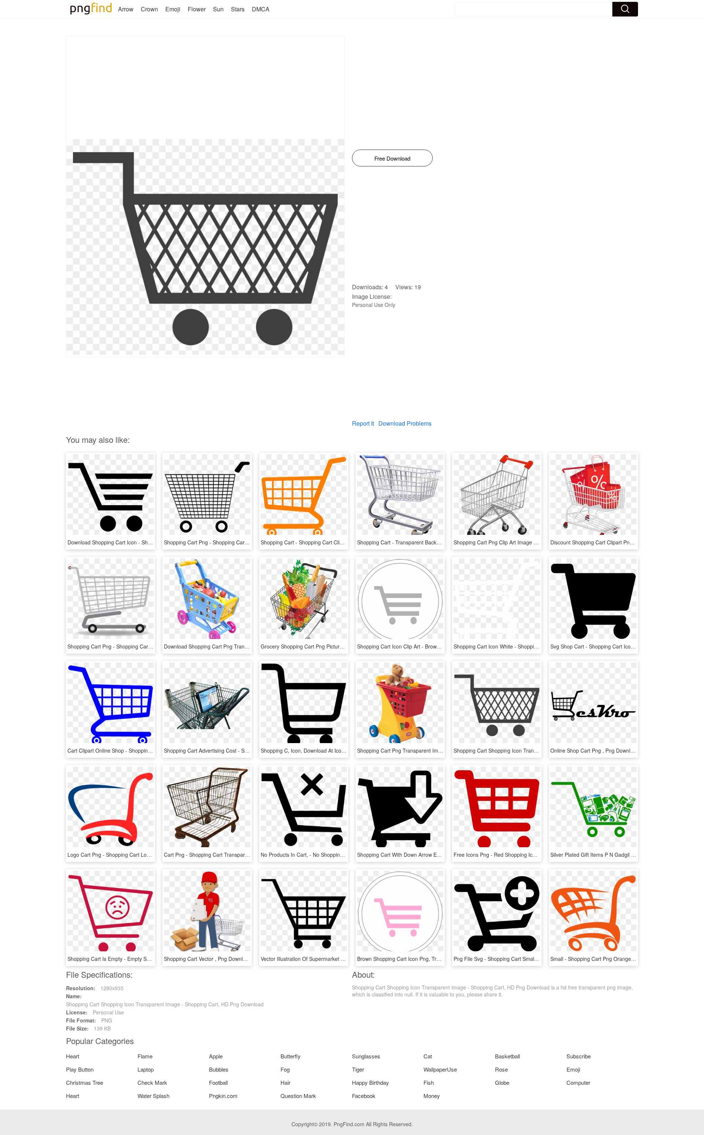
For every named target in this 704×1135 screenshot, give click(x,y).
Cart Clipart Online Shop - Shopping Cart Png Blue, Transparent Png (146, 750)
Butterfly (290, 1056)
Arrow (125, 9)
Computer (578, 1082)
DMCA (261, 9)
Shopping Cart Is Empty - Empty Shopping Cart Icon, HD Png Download (150, 958)
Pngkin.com (223, 1095)
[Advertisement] (205, 87)
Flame (145, 1056)
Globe (502, 1082)
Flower (197, 9)
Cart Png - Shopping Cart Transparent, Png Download (226, 854)
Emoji (172, 9)
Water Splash (153, 1095)
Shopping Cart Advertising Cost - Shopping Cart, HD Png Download (242, 750)
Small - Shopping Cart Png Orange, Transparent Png (611, 958)
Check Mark (152, 1082)
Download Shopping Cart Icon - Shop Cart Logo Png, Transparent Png (149, 542)
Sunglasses (366, 1056)
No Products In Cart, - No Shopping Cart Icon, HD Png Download (336, 854)
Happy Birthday (370, 1082)
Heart (72, 1056)
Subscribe (578, 1056)
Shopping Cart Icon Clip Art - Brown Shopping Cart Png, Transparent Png (442, 646)
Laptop (146, 1069)
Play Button (80, 1069)
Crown (149, 9)
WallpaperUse (440, 1069)
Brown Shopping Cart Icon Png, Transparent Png (413, 958)
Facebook (363, 1095)
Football (218, 1082)
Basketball (507, 1056)
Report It (363, 423)
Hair (285, 1082)
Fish (428, 1082)
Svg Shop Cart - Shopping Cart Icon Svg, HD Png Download (619, 646)
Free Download (392, 158)
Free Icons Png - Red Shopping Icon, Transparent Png (517, 854)
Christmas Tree (84, 1082)
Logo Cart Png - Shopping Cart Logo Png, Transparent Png (136, 854)
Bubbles (218, 1069)
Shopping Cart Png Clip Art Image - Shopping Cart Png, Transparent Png (538, 542)
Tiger (358, 1069)
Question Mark (298, 1095)
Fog (285, 1069)
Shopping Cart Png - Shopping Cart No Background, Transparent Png (148, 646)
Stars (238, 9)
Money (431, 1095)
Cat (427, 1056)
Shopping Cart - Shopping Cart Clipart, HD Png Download (327, 542)
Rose (501, 1069)
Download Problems (405, 423)
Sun (218, 9)
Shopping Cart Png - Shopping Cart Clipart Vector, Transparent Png (242, 542)
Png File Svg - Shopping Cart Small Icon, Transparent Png (521, 958)
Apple (216, 1056)
